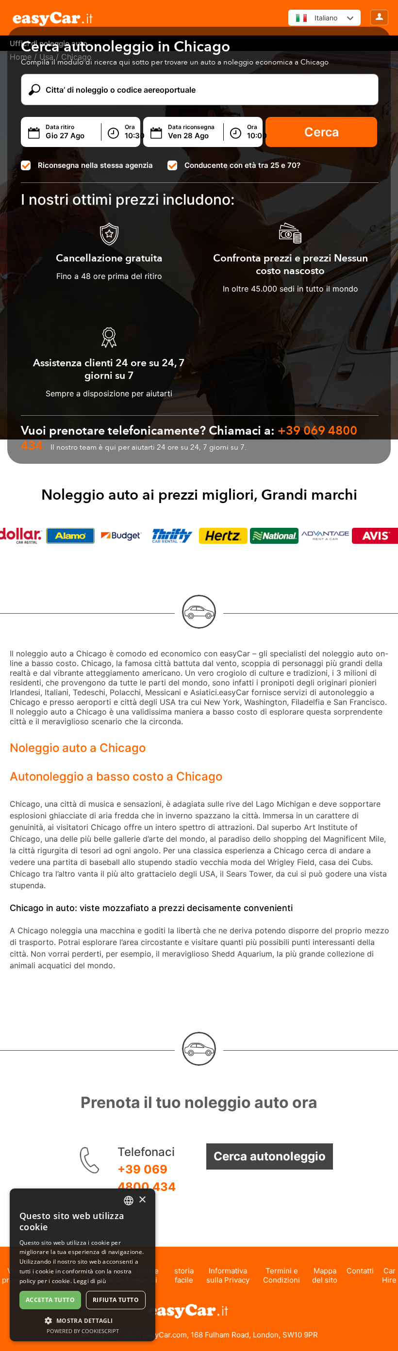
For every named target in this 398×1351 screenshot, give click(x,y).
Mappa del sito (324, 1275)
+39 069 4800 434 (146, 1178)
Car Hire (389, 1275)
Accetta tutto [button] (50, 1300)
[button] (82, 1320)
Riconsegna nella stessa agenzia (95, 165)
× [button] (142, 1200)
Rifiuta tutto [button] (116, 1300)
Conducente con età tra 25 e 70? (242, 165)
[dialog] (82, 1264)
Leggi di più (89, 1281)
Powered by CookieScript (83, 1331)
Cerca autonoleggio (270, 1156)
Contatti (360, 1270)
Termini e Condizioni (281, 1275)
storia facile (184, 1275)
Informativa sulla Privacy (227, 1275)
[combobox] (128, 1200)
